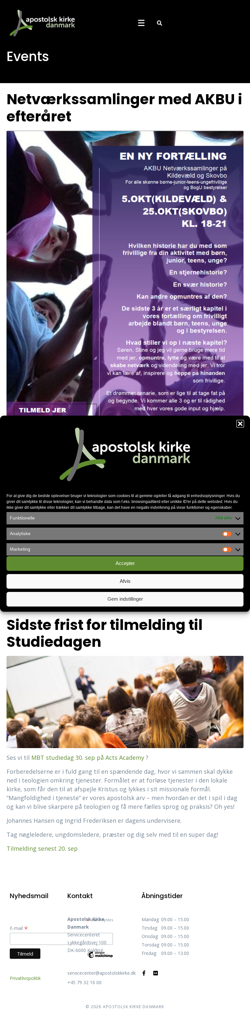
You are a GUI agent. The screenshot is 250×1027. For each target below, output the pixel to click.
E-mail (19, 928)
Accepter (125, 563)
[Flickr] (155, 973)
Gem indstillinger (125, 599)
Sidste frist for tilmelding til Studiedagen (104, 633)
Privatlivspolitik (25, 978)
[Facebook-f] (143, 973)
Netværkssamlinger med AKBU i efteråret (124, 107)
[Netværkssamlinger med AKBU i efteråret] (125, 292)
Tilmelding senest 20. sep (42, 848)
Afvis (125, 581)
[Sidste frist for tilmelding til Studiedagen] (125, 701)
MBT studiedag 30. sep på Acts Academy (88, 757)
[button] (240, 423)
